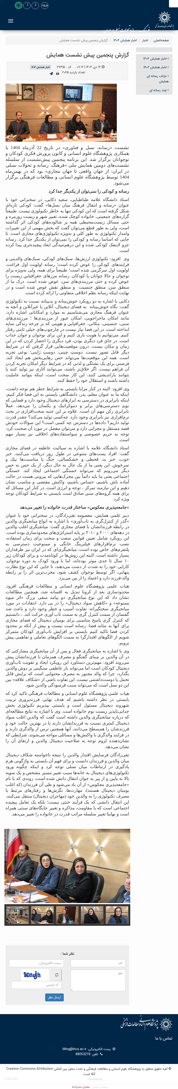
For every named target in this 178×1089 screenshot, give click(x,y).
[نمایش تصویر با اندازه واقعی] (61, 112)
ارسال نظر (54, 997)
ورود (45, 4)
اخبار (145, 40)
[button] (18, 5)
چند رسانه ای (158, 90)
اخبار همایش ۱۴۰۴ (125, 40)
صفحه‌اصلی (161, 40)
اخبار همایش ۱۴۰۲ (155, 67)
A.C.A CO (11, 1079)
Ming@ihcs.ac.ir (74, 1049)
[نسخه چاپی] (57, 74)
